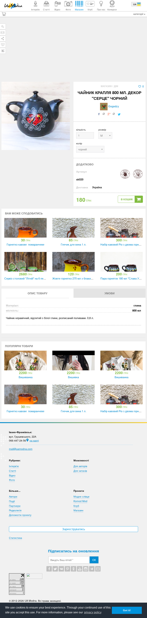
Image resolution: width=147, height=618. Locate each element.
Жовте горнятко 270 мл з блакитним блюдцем (80, 278)
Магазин (106, 86)
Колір (79, 143)
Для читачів (80, 470)
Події (12, 501)
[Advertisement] (73, 55)
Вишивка (73, 377)
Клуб (76, 505)
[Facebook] (49, 569)
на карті (34, 440)
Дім (116, 86)
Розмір (102, 129)
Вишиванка (25, 377)
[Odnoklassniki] (73, 569)
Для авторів (80, 466)
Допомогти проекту (20, 515)
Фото (12, 480)
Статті (12, 470)
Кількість (81, 129)
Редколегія (15, 510)
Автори (13, 496)
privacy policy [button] (92, 612)
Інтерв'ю (14, 466)
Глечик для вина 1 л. (73, 244)
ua (134, 4)
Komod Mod (80, 501)
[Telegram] (91, 569)
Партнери (14, 505)
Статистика (15, 537)
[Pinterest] (67, 569)
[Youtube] (79, 569)
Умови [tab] (110, 293)
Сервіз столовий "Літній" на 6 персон (26, 278)
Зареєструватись (73, 529)
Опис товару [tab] (37, 293)
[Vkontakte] (61, 569)
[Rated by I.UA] (34, 578)
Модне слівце (81, 496)
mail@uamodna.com (20, 449)
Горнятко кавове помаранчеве (25, 244)
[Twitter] (55, 569)
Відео (12, 475)
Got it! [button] (127, 610)
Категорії (138, 14)
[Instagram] (85, 569)
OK (94, 560)
